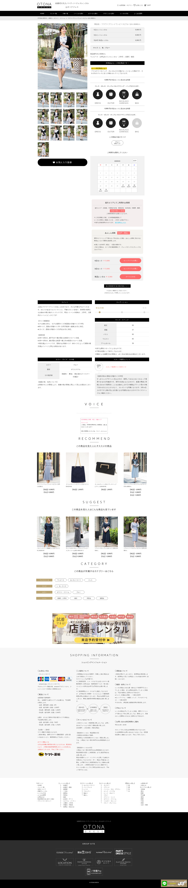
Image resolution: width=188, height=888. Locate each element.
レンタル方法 (124, 13)
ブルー (78, 592)
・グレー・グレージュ (109, 803)
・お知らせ (142, 785)
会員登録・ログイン (126, 5)
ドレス (90, 580)
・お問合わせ (40, 797)
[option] (62, 56)
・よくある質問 (41, 795)
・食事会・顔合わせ (68, 807)
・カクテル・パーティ (69, 801)
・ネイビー (106, 785)
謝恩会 (102, 598)
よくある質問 (138, 13)
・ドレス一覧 (40, 787)
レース (86, 789)
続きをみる (104, 431)
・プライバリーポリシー (43, 801)
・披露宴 (64, 789)
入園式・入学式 (61, 598)
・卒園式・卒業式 (67, 805)
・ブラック (106, 787)
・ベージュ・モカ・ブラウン (111, 789)
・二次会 (64, 791)
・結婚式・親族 (67, 787)
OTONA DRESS (42, 18)
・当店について (41, 789)
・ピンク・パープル (109, 791)
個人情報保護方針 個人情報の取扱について (117, 286)
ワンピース (60, 580)
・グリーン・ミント (109, 797)
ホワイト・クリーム (59, 18)
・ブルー (105, 795)
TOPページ (39, 783)
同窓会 (89, 598)
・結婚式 (64, 785)
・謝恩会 (64, 793)
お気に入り (139, 5)
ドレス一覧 (53, 13)
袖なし (86, 795)
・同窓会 (64, 795)
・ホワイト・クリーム (109, 799)
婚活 (75, 598)
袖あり (86, 793)
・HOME (39, 785)
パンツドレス (88, 787)
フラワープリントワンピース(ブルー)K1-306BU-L (82, 18)
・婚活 (64, 797)
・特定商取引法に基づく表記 (45, 799)
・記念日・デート (67, 799)
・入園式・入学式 (67, 803)
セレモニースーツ (75, 580)
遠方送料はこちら (120, 222)
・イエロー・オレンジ (109, 801)
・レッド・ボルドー (109, 793)
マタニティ (87, 791)
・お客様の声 (143, 783)
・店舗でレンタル (41, 791)
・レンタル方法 (41, 793)
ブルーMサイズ (117, 142)
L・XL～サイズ (61, 586)
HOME (42, 13)
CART (149, 5)
